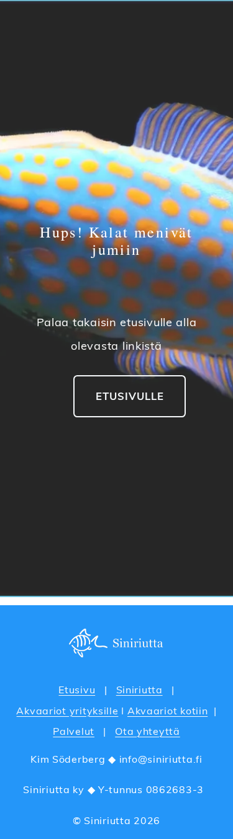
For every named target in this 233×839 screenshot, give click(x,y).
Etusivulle (130, 396)
